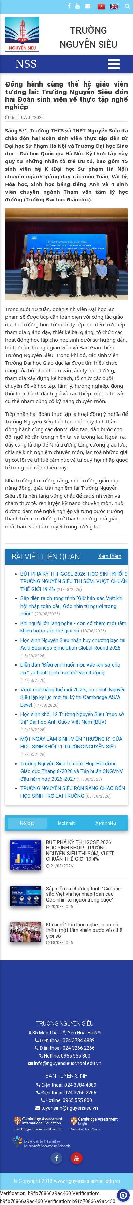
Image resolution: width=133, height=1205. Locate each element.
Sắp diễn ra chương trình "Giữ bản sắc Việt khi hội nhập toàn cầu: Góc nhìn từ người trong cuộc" (71, 606)
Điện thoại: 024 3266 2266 (67, 1048)
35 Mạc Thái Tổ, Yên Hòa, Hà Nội (66, 1032)
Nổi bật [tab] (27, 823)
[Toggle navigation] (114, 64)
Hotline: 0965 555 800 (66, 1056)
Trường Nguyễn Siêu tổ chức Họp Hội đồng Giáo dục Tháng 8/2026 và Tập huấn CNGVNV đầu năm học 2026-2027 (71, 771)
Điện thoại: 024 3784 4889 (67, 1040)
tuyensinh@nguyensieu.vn (69, 1108)
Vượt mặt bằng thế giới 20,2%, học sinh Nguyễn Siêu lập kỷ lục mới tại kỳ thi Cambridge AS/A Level (73, 697)
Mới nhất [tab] (66, 823)
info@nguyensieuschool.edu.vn (67, 1063)
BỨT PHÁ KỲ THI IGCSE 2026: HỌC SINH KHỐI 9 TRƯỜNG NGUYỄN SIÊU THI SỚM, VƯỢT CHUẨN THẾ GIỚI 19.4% (74, 581)
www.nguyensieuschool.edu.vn (87, 1181)
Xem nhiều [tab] (105, 823)
